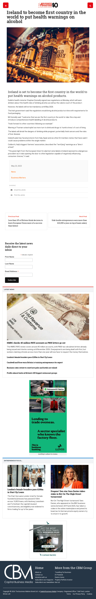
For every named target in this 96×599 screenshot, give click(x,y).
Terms (68, 594)
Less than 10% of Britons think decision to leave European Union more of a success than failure (25, 223)
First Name (9, 257)
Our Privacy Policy (79, 594)
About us (38, 572)
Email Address (12, 271)
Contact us (39, 575)
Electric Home (59, 577)
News (13, 172)
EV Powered (59, 575)
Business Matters (18, 178)
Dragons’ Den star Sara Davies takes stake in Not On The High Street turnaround (68, 494)
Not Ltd (57, 582)
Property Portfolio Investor (63, 580)
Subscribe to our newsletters (44, 582)
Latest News (9, 289)
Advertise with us (41, 577)
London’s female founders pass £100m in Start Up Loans (29, 357)
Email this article (20, 190)
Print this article (19, 195)
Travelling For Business (63, 572)
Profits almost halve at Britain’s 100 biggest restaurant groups (32, 373)
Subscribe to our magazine (44, 580)
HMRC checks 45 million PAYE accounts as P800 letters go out (36, 342)
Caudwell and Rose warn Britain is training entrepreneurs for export (35, 362)
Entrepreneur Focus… (13, 461)
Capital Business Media (48, 591)
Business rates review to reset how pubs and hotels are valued (32, 368)
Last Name (9, 264)
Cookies (89, 594)
